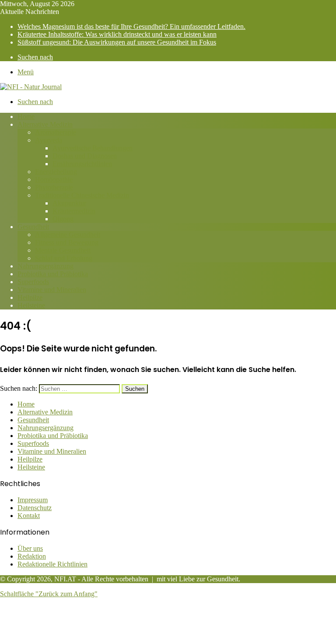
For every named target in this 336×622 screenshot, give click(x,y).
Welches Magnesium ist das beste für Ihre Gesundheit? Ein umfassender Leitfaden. (131, 26)
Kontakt (29, 515)
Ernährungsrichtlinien (82, 163)
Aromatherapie (55, 132)
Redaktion (32, 556)
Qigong (63, 218)
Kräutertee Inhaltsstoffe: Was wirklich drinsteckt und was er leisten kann (117, 34)
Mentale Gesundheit (63, 250)
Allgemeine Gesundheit (67, 234)
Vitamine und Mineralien (52, 289)
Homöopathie (54, 179)
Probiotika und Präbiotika (53, 274)
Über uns (30, 548)
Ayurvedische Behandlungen (92, 148)
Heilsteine (31, 305)
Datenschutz (35, 507)
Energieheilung (56, 171)
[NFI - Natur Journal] (31, 86)
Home (26, 116)
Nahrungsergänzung (46, 266)
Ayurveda (48, 140)
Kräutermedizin (73, 211)
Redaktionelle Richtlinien (53, 564)
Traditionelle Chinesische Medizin (82, 195)
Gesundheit (33, 226)
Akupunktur (69, 203)
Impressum (33, 500)
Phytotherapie (54, 187)
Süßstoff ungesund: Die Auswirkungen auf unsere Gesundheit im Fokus (117, 42)
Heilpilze (30, 297)
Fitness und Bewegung (66, 242)
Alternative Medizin (45, 124)
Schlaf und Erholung (63, 258)
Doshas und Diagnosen (84, 156)
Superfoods (33, 281)
